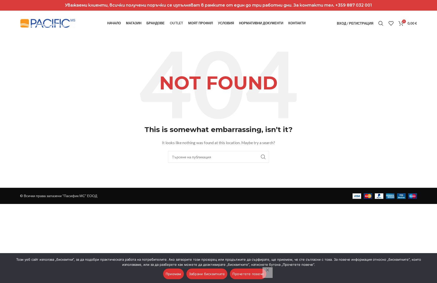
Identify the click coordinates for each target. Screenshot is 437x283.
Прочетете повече (248, 274)
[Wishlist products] (391, 23)
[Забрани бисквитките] (268, 272)
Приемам (173, 274)
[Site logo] (48, 23)
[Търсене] (381, 23)
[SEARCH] (263, 157)
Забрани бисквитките (207, 274)
